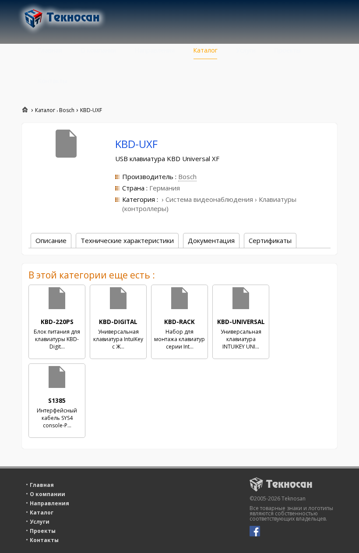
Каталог (205, 50)
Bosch (187, 176)
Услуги (246, 50)
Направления (154, 50)
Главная (50, 50)
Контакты (52, 81)
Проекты (287, 50)
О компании (98, 50)
